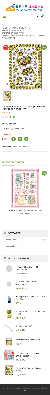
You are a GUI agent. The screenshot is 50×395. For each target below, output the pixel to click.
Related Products (13, 162)
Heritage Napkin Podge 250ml (28, 340)
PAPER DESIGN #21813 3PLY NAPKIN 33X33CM (27, 354)
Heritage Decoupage (11, 30)
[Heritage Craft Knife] (9, 328)
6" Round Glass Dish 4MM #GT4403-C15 (27, 268)
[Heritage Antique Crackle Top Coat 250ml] (9, 313)
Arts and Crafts (19, 28)
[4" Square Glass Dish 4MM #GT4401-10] (9, 283)
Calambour (19, 129)
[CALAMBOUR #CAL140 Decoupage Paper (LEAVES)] (9, 370)
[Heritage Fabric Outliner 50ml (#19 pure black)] (9, 298)
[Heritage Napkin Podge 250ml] (9, 341)
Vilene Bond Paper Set (13, 246)
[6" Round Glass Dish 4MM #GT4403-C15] (9, 269)
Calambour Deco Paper (13, 33)
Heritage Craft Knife (24, 326)
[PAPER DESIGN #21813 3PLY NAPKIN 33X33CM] (9, 355)
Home (4, 28)
